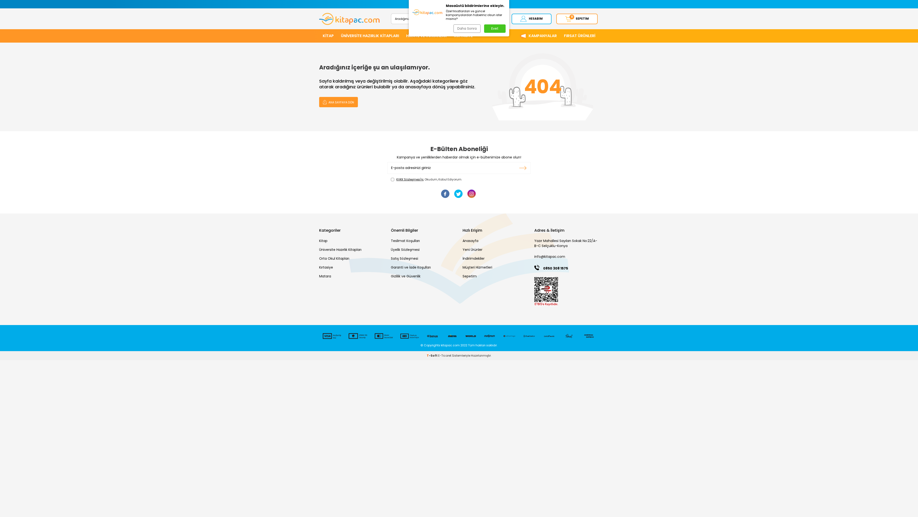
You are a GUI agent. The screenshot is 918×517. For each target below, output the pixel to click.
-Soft (432, 356)
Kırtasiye (326, 267)
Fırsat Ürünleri (579, 36)
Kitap (323, 240)
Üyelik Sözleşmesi (405, 249)
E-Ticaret (444, 356)
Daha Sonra (467, 28)
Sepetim (470, 276)
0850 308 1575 (555, 268)
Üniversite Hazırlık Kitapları (340, 249)
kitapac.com (450, 345)
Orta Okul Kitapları (334, 258)
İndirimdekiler (474, 258)
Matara (325, 276)
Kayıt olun (523, 168)
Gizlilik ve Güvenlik (406, 276)
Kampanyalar (543, 36)
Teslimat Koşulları (405, 240)
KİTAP (328, 36)
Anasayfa (470, 240)
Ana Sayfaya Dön (341, 102)
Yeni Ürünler (472, 249)
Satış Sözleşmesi (404, 258)
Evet (494, 28)
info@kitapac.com (549, 256)
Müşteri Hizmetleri (477, 267)
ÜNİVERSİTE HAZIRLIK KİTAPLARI (370, 36)
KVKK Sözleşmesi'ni (409, 179)
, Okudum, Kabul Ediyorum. (429, 179)
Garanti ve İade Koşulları (411, 267)
